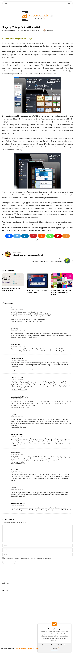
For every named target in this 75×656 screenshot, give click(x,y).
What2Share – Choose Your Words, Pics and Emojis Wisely (61, 292)
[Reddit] (42, 236)
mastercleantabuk (17, 434)
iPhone (13, 30)
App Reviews (7, 30)
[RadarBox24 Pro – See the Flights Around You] (67, 260)
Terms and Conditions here (59, 645)
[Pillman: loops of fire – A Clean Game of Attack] (8, 254)
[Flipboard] (58, 236)
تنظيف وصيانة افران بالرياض (19, 390)
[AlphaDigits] (37, 16)
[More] (66, 236)
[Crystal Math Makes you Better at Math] (13, 279)
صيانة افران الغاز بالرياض (18, 462)
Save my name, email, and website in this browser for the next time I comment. (27, 558)
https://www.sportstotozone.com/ (22, 370)
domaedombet (16, 344)
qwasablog (14, 328)
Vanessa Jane (49, 30)
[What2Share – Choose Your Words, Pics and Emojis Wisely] (62, 280)
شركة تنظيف (15, 415)
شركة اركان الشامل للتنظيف (19, 397)
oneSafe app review (36, 30)
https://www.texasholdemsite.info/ (59, 510)
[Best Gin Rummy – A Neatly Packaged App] (37, 280)
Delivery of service (21, 648)
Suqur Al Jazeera (16, 470)
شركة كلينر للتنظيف (17, 377)
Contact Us (31, 648)
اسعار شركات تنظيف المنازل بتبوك (16, 444)
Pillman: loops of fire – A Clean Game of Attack (28, 255)
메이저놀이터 (60, 351)
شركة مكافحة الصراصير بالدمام (20, 407)
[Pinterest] (33, 236)
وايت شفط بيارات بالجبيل (18, 496)
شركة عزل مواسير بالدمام (18, 427)
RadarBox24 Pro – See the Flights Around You (47, 261)
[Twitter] (17, 236)
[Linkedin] (25, 236)
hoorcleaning (15, 452)
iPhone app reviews (25, 30)
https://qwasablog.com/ (29, 337)
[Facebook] (9, 236)
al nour (13, 488)
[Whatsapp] (50, 236)
